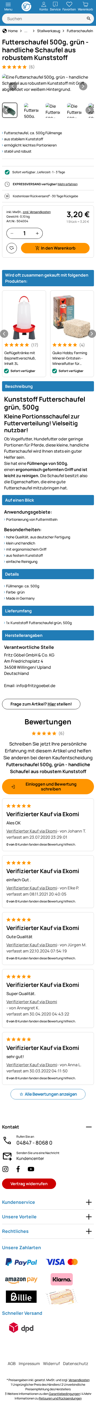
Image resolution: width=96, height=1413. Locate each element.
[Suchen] (89, 19)
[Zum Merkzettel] (11, 248)
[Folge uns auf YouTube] (31, 1169)
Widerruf (51, 1363)
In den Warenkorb (58, 248)
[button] (48, 83)
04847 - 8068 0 (34, 1142)
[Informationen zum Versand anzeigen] (21, 1327)
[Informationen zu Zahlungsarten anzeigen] (48, 1279)
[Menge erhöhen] (37, 233)
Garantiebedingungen (64, 1394)
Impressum (29, 1363)
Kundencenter (30, 1158)
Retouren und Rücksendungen (60, 1398)
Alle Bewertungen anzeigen (51, 1094)
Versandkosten (79, 1380)
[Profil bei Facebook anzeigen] (18, 1169)
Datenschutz (75, 1363)
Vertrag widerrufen (29, 1183)
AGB (12, 1363)
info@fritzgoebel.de (29, 685)
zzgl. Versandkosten (37, 212)
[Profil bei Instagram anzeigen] (5, 1169)
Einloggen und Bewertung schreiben (51, 786)
